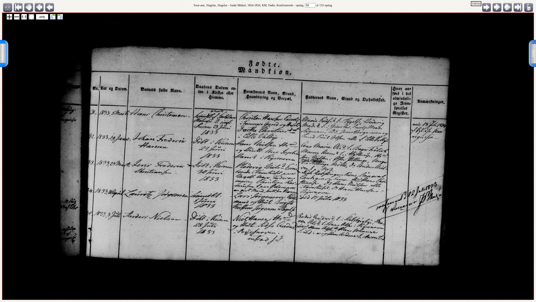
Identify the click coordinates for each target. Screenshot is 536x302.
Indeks (533, 53)
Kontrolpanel (3, 52)
